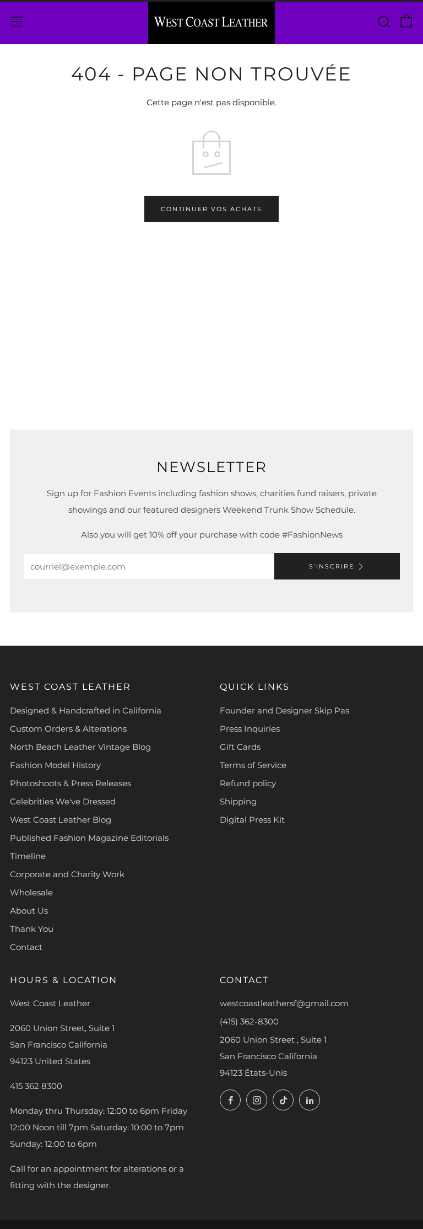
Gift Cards (240, 747)
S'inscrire (331, 566)
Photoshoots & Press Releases (70, 783)
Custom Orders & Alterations (68, 728)
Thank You (31, 929)
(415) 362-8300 (249, 1021)
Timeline (28, 856)
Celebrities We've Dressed (63, 801)
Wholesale (31, 892)
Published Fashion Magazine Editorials (89, 838)
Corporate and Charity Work (67, 874)
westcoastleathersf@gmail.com (284, 1003)
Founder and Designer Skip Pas (284, 710)
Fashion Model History (55, 765)
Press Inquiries (250, 728)
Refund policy (248, 783)
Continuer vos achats (211, 209)
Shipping (238, 801)
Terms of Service (253, 765)
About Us (29, 910)
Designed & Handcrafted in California (85, 710)
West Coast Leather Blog (60, 819)
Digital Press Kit (252, 819)
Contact (26, 947)
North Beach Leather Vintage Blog (80, 747)
